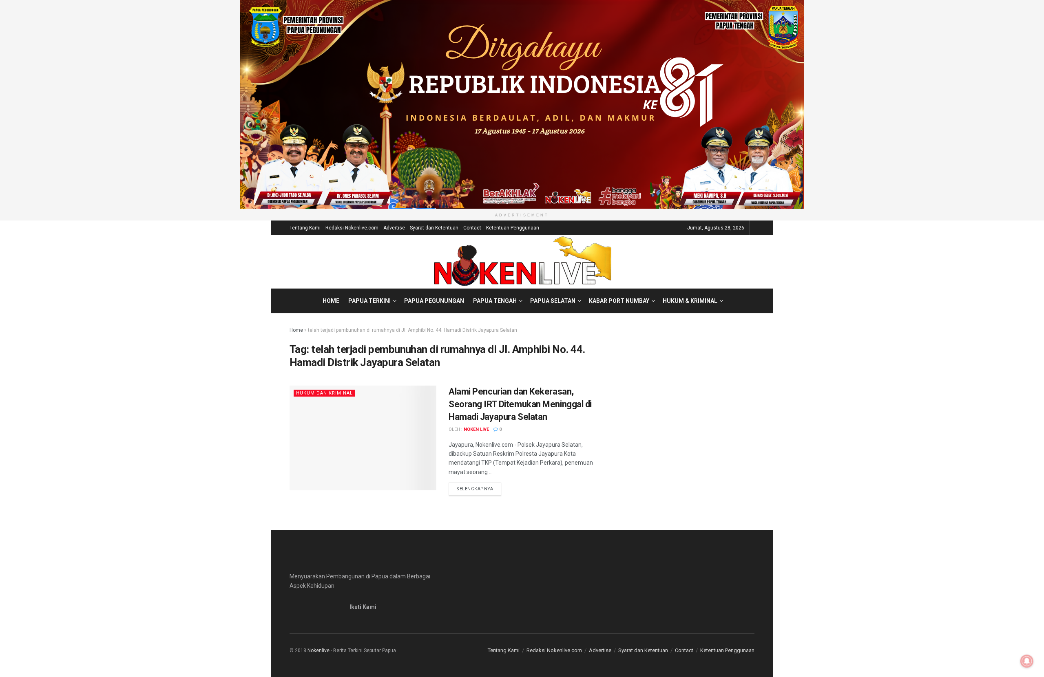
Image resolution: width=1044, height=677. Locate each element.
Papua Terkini (369, 301)
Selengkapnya (478, 489)
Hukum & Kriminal (690, 301)
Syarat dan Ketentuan (434, 228)
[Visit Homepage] (522, 261)
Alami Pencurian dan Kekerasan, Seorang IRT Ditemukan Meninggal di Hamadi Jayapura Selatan (520, 404)
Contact (472, 228)
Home (331, 301)
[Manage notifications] (1026, 661)
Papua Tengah (495, 301)
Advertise (394, 228)
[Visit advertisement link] (522, 104)
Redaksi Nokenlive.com (351, 228)
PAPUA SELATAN (552, 301)
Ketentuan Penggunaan (512, 228)
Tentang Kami (305, 228)
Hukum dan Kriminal (324, 393)
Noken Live (476, 429)
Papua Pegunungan (434, 301)
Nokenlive (318, 650)
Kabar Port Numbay (619, 301)
